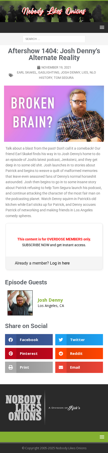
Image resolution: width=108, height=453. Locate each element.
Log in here (60, 263)
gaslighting (48, 72)
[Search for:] (54, 38)
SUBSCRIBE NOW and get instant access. (54, 245)
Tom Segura (64, 78)
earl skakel (27, 72)
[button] (101, 27)
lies (85, 72)
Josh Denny (70, 72)
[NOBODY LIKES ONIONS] (54, 19)
